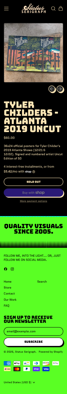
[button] (53, 8)
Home (8, 281)
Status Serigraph (25, 352)
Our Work (10, 300)
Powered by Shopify (51, 352)
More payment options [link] (33, 201)
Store (7, 287)
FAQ (6, 305)
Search (42, 281)
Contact (9, 293)
